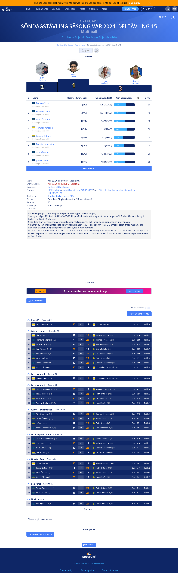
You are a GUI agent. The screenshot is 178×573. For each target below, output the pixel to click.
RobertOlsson (73, 75)
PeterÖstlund (104, 82)
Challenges (70, 8)
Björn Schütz (105, 190)
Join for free (130, 8)
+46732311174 (55, 193)
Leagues (56, 8)
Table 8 (147, 367)
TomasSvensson (136, 82)
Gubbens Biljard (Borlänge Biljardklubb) (89, 37)
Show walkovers (138, 308)
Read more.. (134, 2)
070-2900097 (87, 190)
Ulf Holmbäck (54, 190)
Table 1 (147, 335)
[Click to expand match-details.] (80, 324)
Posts (82, 8)
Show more (89, 168)
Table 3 (147, 340)
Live (28, 8)
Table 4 (147, 324)
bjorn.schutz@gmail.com (124, 190)
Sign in (149, 8)
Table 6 (147, 358)
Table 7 (147, 362)
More (104, 8)
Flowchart (37, 300)
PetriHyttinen (42, 79)
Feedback (90, 545)
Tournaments (41, 8)
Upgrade (93, 8)
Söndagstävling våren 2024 (61, 196)
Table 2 (147, 344)
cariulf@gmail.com (71, 190)
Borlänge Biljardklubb (65, 45)
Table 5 (147, 353)
